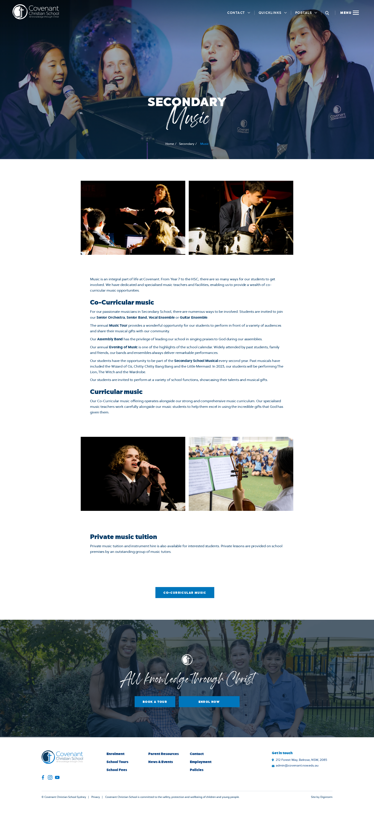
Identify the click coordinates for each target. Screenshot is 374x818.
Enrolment (115, 753)
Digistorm (326, 797)
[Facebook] (43, 778)
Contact (236, 12)
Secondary (186, 143)
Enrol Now (209, 701)
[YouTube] (57, 778)
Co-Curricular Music (184, 592)
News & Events (160, 761)
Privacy (95, 797)
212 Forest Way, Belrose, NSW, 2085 (301, 760)
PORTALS (303, 12)
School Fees (116, 769)
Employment (200, 761)
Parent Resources (163, 753)
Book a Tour (155, 701)
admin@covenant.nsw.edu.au (297, 765)
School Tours (117, 761)
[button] (349, 12)
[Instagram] (50, 778)
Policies (196, 769)
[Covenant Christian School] (36, 11)
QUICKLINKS (270, 12)
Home (169, 143)
